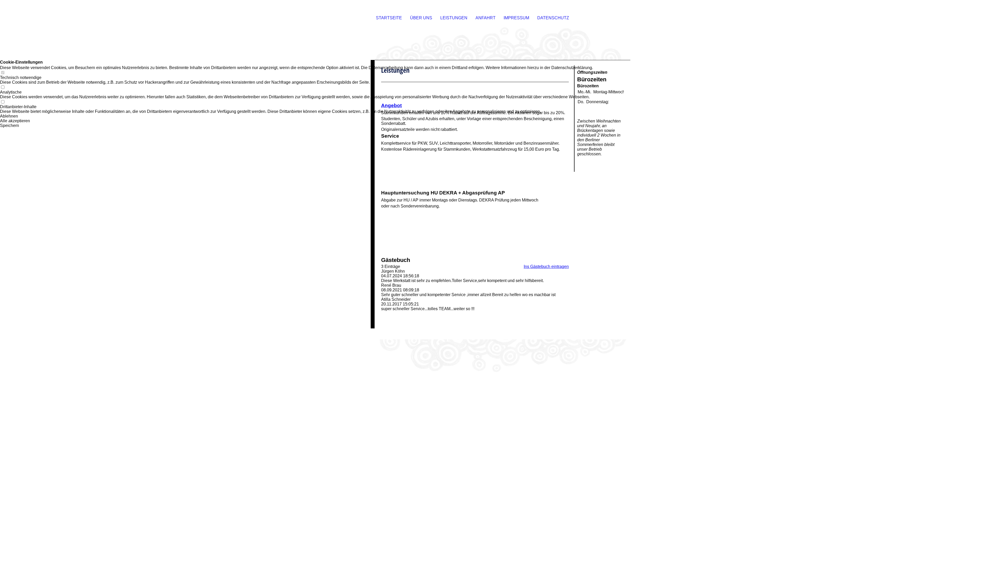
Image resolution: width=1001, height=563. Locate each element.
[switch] (2, 73)
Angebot (391, 105)
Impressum (516, 18)
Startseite (389, 18)
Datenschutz (553, 18)
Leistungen (453, 18)
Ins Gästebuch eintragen (546, 266)
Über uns (421, 18)
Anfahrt (485, 18)
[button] (296, 116)
